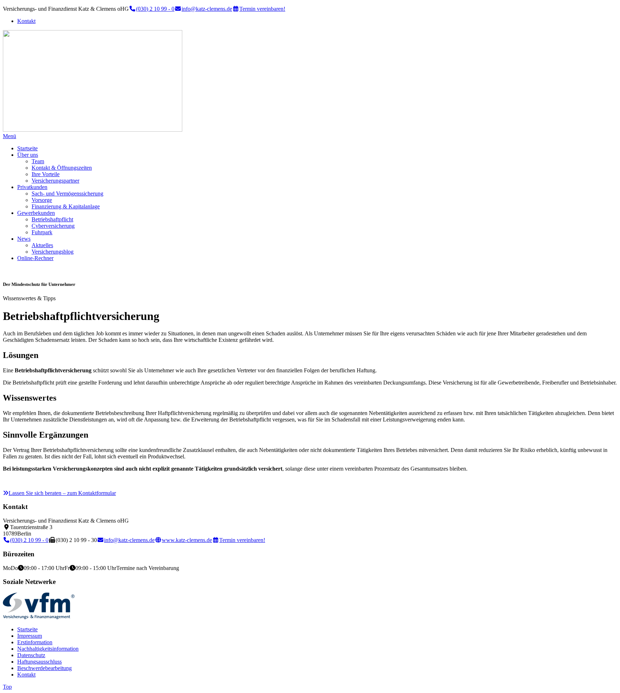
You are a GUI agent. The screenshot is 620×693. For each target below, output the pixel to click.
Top (7, 687)
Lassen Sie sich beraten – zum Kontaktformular (62, 493)
